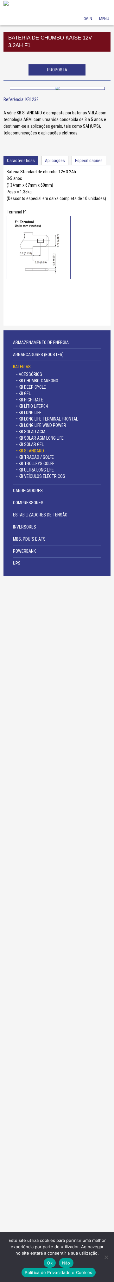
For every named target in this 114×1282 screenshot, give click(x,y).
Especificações (89, 160)
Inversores (24, 526)
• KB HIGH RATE (29, 399)
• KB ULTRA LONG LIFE (35, 469)
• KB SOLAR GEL (30, 444)
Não (66, 1262)
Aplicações (55, 160)
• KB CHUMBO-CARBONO (37, 380)
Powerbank (24, 551)
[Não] (106, 1257)
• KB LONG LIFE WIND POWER (41, 425)
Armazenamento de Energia (41, 342)
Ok (50, 1262)
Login (86, 10)
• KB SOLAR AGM (30, 431)
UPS (17, 563)
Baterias (22, 366)
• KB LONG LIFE (28, 412)
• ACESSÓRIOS (29, 374)
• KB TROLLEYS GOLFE (35, 463)
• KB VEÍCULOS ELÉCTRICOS (40, 476)
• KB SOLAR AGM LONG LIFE (40, 438)
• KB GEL (23, 393)
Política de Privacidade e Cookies (58, 1272)
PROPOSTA (57, 69)
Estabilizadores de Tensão (40, 514)
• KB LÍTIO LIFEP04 (32, 406)
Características (21, 160)
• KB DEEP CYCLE (31, 387)
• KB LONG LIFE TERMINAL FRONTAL (47, 418)
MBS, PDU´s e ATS (29, 539)
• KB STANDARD (30, 450)
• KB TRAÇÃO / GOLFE (35, 457)
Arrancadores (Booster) (38, 354)
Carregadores (28, 490)
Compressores (28, 502)
